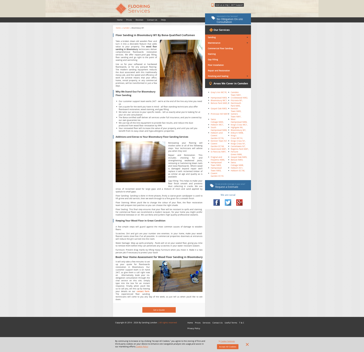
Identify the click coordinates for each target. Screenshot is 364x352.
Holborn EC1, (237, 167)
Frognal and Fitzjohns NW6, (218, 158)
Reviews (139, 19)
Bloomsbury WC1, (219, 100)
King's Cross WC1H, (237, 136)
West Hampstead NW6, (239, 120)
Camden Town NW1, (236, 93)
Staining (212, 54)
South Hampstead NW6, (219, 128)
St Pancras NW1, (218, 151)
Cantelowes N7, (238, 146)
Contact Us (152, 19)
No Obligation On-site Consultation (230, 19)
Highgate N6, (237, 127)
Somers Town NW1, (236, 115)
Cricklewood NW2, (239, 97)
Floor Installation (216, 65)
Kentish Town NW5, (236, 110)
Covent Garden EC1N (217, 174)
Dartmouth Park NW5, (236, 104)
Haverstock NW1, (219, 149)
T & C (241, 322)
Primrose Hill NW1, (219, 114)
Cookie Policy (142, 346)
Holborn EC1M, (238, 170)
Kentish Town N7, (219, 140)
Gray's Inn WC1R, (219, 92)
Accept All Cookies (227, 346)
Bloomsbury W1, (238, 130)
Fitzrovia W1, (237, 100)
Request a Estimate (230, 186)
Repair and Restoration (219, 70)
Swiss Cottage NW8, (237, 163)
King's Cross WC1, (239, 124)
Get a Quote (159, 310)
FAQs (163, 19)
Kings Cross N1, (238, 140)
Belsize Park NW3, (219, 103)
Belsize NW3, (237, 159)
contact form (143, 291)
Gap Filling (213, 59)
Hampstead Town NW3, (216, 163)
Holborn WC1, (217, 124)
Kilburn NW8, (237, 132)
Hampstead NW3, (219, 97)
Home (120, 19)
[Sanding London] (159, 8)
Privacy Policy (193, 328)
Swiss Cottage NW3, (217, 120)
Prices (129, 19)
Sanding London (149, 322)
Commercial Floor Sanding (220, 48)
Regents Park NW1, (240, 149)
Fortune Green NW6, (236, 153)
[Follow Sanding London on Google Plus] (239, 202)
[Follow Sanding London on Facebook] (216, 202)
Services (206, 322)
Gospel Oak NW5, (239, 157)
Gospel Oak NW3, (219, 108)
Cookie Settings (227, 341)
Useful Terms (231, 322)
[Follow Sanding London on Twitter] (228, 202)
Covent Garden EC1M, (217, 145)
